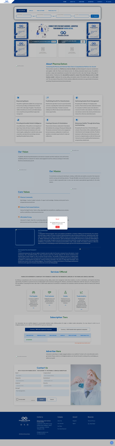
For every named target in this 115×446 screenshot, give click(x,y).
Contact (99, 1)
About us (72, 1)
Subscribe (81, 1)
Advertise (90, 1)
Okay (58, 226)
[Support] (111, 442)
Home (64, 1)
